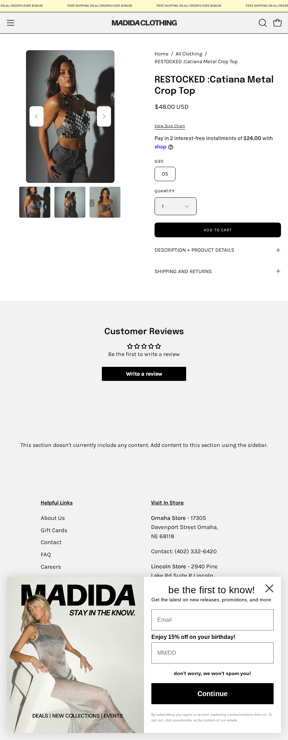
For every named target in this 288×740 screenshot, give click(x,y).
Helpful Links (57, 503)
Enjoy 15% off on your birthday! (193, 637)
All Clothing (189, 54)
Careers (51, 566)
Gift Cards (54, 530)
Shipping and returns (183, 271)
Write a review (144, 373)
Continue (212, 694)
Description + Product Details (194, 250)
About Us (53, 518)
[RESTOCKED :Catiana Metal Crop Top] (35, 202)
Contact (51, 542)
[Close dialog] (269, 588)
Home (162, 54)
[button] (262, 23)
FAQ (46, 554)
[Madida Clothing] (144, 22)
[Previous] (37, 116)
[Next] (104, 116)
